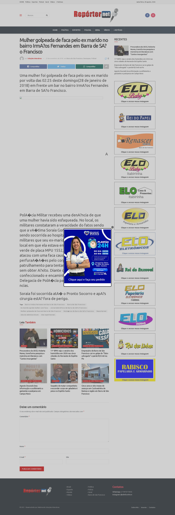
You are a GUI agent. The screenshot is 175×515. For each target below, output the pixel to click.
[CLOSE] (112, 227)
